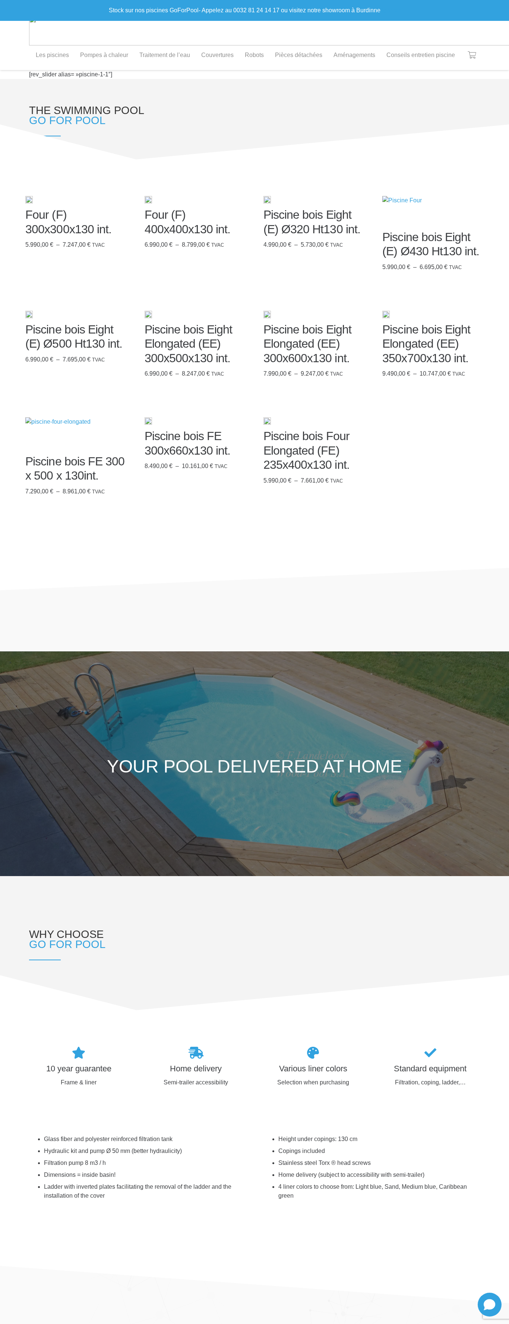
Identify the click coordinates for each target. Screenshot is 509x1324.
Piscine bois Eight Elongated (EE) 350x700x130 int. (426, 344)
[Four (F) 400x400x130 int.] (148, 199)
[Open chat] (490, 1305)
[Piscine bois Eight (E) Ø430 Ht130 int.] (402, 211)
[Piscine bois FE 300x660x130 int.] (148, 421)
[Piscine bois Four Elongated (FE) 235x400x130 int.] (267, 421)
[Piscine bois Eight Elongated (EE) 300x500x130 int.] (148, 314)
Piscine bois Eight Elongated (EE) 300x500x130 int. (189, 344)
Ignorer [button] (391, 10)
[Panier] (472, 55)
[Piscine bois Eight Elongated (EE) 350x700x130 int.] (386, 314)
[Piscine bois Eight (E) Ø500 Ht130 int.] (29, 314)
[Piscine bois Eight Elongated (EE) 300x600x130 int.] (267, 314)
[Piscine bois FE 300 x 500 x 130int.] (58, 433)
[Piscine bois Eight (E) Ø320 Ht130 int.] (267, 199)
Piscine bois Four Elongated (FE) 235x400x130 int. (306, 450)
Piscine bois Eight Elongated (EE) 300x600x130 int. (307, 344)
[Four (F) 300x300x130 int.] (29, 199)
